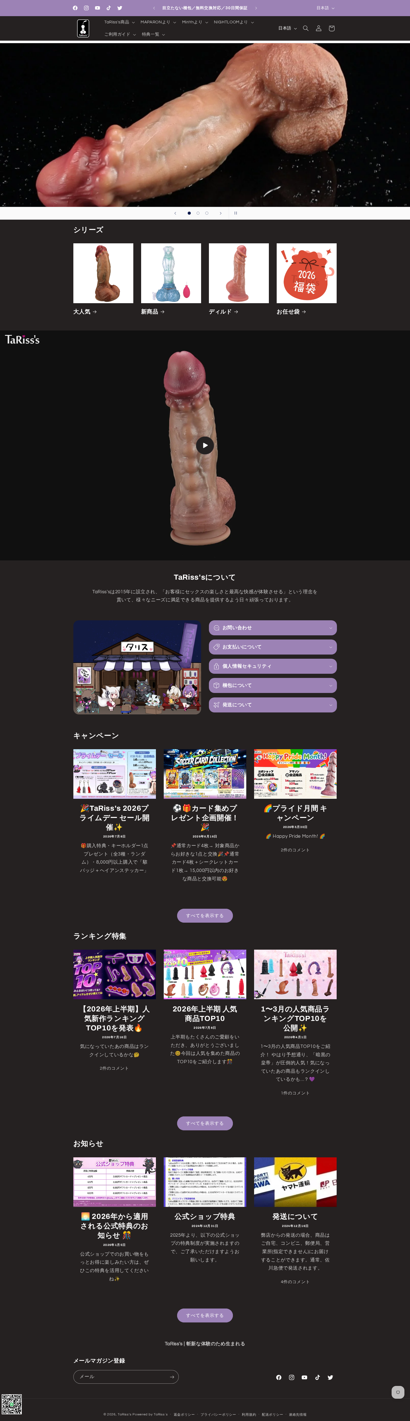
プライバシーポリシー (218, 1414)
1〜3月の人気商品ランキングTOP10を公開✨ (295, 1018)
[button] (119, 22)
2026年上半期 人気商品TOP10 (205, 1013)
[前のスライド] (175, 213)
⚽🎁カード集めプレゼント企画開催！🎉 (205, 818)
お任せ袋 (288, 312)
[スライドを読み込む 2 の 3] (198, 213)
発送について (295, 1216)
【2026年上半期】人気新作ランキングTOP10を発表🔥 (114, 1018)
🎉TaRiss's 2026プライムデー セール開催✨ (114, 818)
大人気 (82, 312)
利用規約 (249, 1414)
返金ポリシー (184, 1414)
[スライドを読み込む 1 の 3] (189, 213)
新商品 (149, 312)
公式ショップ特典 (205, 1216)
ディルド (220, 312)
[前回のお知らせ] (154, 8)
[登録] (171, 1377)
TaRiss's (124, 1414)
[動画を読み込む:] (205, 445)
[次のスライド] (221, 213)
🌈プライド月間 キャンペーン (295, 813)
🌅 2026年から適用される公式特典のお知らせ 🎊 (114, 1225)
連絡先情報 (298, 1414)
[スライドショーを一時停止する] (235, 213)
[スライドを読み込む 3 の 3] (206, 213)
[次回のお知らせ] (256, 8)
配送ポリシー (272, 1414)
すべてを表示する (205, 915)
